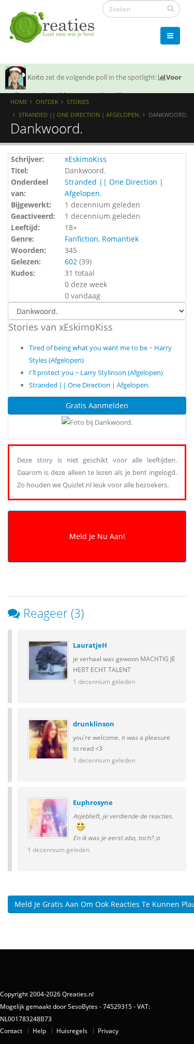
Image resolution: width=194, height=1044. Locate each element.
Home (18, 102)
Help (39, 1030)
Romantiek (120, 239)
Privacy (108, 1030)
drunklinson (93, 723)
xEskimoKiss (86, 159)
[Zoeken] (170, 8)
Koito (35, 77)
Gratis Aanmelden (97, 405)
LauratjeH (90, 645)
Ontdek (47, 102)
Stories (78, 102)
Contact (11, 1030)
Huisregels (71, 1030)
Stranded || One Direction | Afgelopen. (79, 114)
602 (71, 261)
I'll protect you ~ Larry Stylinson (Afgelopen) (96, 372)
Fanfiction (81, 239)
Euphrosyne (93, 802)
